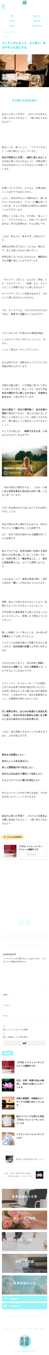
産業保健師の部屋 (24, 11)
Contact (40, 1328)
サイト (5, 1016)
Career (12, 21)
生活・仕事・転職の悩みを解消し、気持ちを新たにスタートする (30, 1084)
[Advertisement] (24, 889)
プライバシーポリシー (17, 1328)
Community (37, 26)
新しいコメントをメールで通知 (15, 1029)
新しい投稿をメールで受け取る (15, 1037)
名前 (5, 995)
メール (6, 1005)
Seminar (36, 21)
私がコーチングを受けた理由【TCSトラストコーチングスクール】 (30, 1119)
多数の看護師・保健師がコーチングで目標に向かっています (30, 1101)
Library (12, 26)
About (30, 1328)
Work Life (37, 16)
